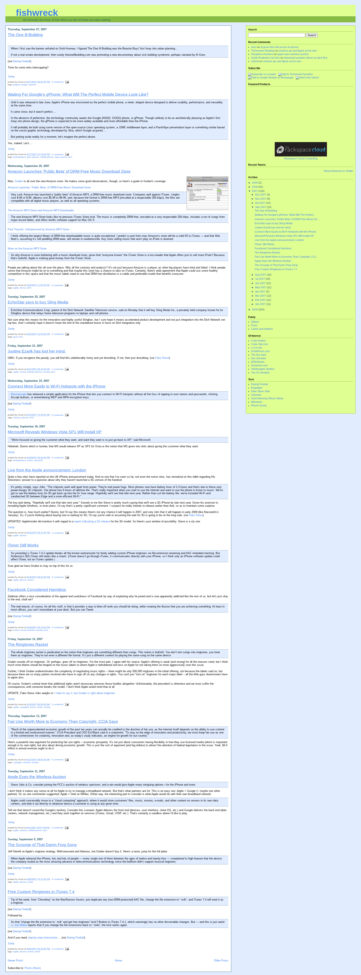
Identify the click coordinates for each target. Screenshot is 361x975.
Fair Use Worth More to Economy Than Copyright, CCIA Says (63, 721)
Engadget (256, 387)
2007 (255, 191)
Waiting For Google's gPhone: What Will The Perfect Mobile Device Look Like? (78, 94)
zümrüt (255, 61)
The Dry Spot (258, 354)
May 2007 (261, 287)
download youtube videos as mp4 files (305, 57)
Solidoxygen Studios (263, 369)
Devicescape (19, 394)
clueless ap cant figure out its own (298, 50)
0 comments (58, 82)
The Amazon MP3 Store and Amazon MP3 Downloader (41, 210)
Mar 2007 (261, 295)
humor (23, 372)
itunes (23, 288)
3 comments (57, 827)
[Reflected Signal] (307, 77)
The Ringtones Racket (28, 644)
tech (70, 157)
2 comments (57, 285)
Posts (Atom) (33, 968)
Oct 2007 (260, 203)
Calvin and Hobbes (262, 329)
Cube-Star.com (259, 344)
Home (118, 960)
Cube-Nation (258, 340)
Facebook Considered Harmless (37, 589)
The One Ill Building (25, 34)
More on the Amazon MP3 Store (27, 248)
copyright (24, 707)
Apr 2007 (260, 291)
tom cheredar (258, 358)
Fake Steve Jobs (260, 391)
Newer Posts (15, 960)
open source (61, 157)
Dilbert (255, 321)
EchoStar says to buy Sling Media (38, 302)
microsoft (38, 460)
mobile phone (46, 157)
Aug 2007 (261, 274)
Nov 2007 (261, 198)
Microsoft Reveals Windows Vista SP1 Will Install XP (55, 432)
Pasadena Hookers (262, 54)
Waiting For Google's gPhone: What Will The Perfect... (285, 214)
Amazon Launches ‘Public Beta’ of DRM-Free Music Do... (287, 219)
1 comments (57, 369)
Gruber (19, 181)
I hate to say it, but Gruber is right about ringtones (85, 693)
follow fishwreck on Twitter (338, 171)
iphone (35, 157)
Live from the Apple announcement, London (47, 470)
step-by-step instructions (42, 937)
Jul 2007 (260, 278)
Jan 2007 (260, 304)
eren (253, 47)
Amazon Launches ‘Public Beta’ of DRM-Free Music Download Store (69, 171)
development (19, 157)
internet (32, 84)
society (46, 372)
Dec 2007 (261, 194)
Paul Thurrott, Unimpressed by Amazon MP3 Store (38, 229)
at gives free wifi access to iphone (280, 47)
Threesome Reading (263, 50)
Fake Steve (162, 357)
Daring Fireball (21, 61)
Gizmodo (256, 394)
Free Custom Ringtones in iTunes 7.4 (41, 891)
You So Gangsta (260, 372)
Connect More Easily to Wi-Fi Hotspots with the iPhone (57, 386)
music (39, 707)
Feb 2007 (261, 300)
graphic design (20, 84)
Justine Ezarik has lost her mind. (37, 351)
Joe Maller (20, 925)
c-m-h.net (256, 347)
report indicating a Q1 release (92, 521)
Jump (11, 76)
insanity (30, 372)
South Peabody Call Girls (265, 57)
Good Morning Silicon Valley (267, 398)
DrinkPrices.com (260, 351)
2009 (255, 182)
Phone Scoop (259, 405)
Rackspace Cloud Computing (301, 158)
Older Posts (221, 960)
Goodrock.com (259, 365)
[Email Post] (66, 82)
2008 (255, 186)
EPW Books (257, 361)
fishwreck (37, 13)
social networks (27, 630)
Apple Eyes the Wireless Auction (37, 776)
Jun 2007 (260, 283)
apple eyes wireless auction (293, 54)
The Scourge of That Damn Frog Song (42, 844)
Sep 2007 (261, 207)
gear (29, 157)
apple (16, 288)
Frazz (254, 325)
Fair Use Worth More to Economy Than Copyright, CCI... (286, 256)
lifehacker (256, 402)
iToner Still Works (23, 545)
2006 (255, 309)
